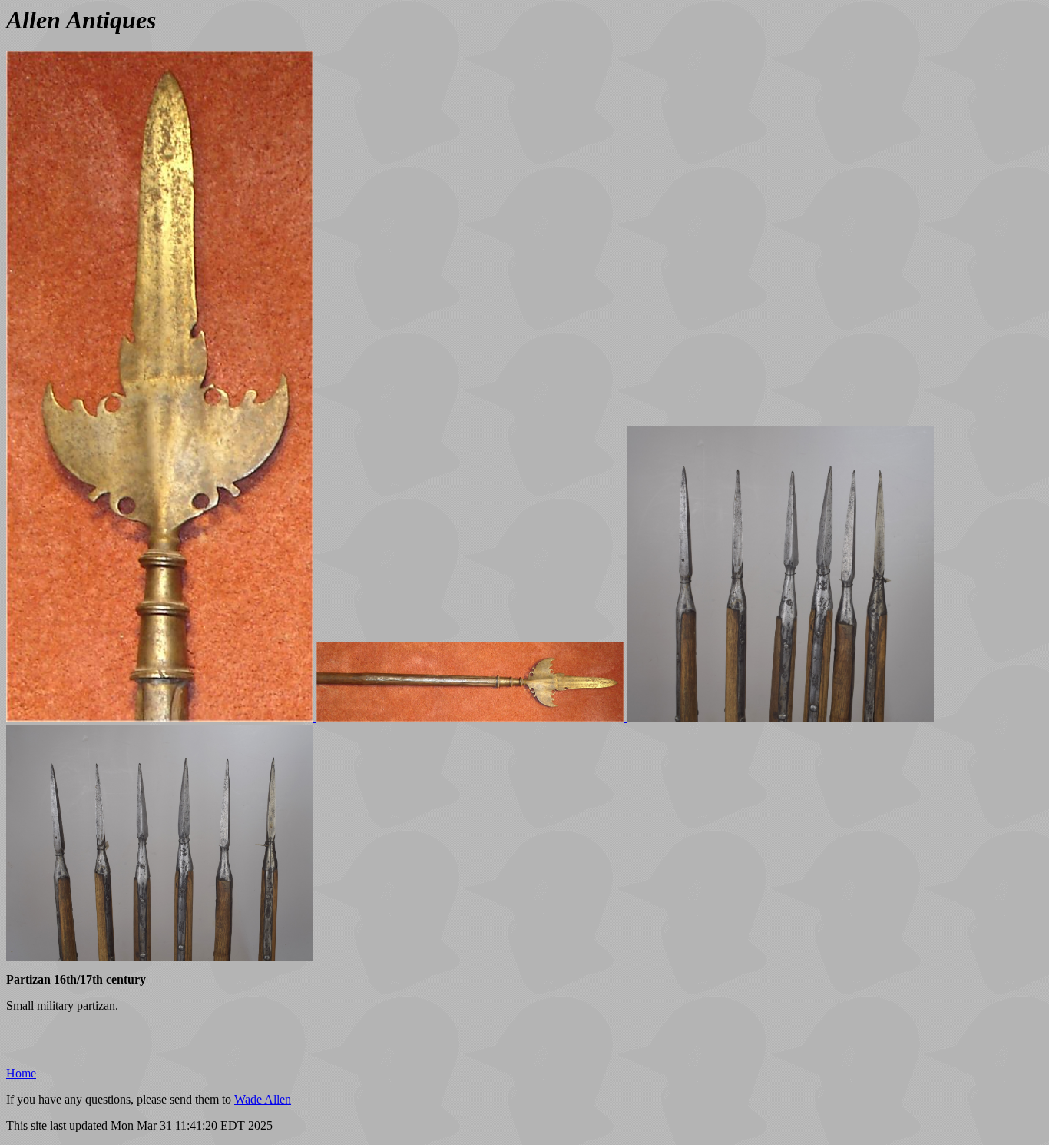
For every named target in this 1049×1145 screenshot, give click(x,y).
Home (21, 1073)
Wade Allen (262, 1099)
